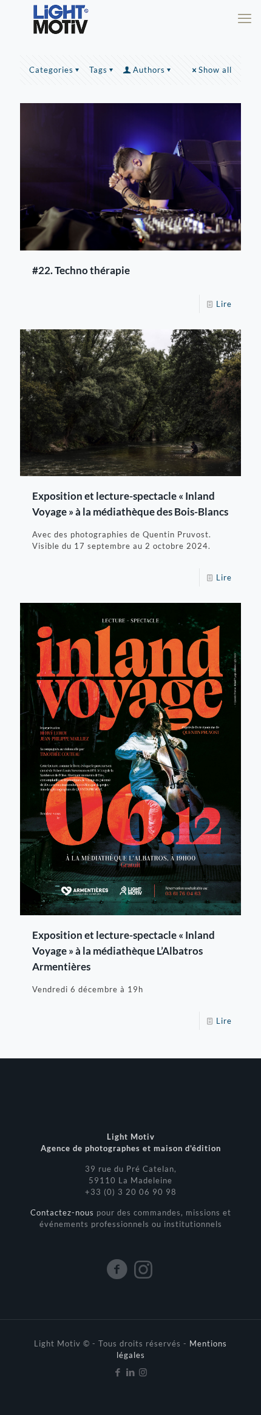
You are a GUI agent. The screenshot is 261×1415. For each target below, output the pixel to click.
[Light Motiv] (59, 18)
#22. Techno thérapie (81, 270)
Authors (149, 70)
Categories (51, 70)
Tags (98, 70)
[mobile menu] (244, 18)
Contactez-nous (63, 1212)
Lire (224, 304)
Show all (215, 70)
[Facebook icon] (118, 1371)
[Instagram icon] (143, 1371)
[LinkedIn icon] (130, 1371)
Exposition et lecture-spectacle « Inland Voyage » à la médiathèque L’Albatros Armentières (123, 951)
